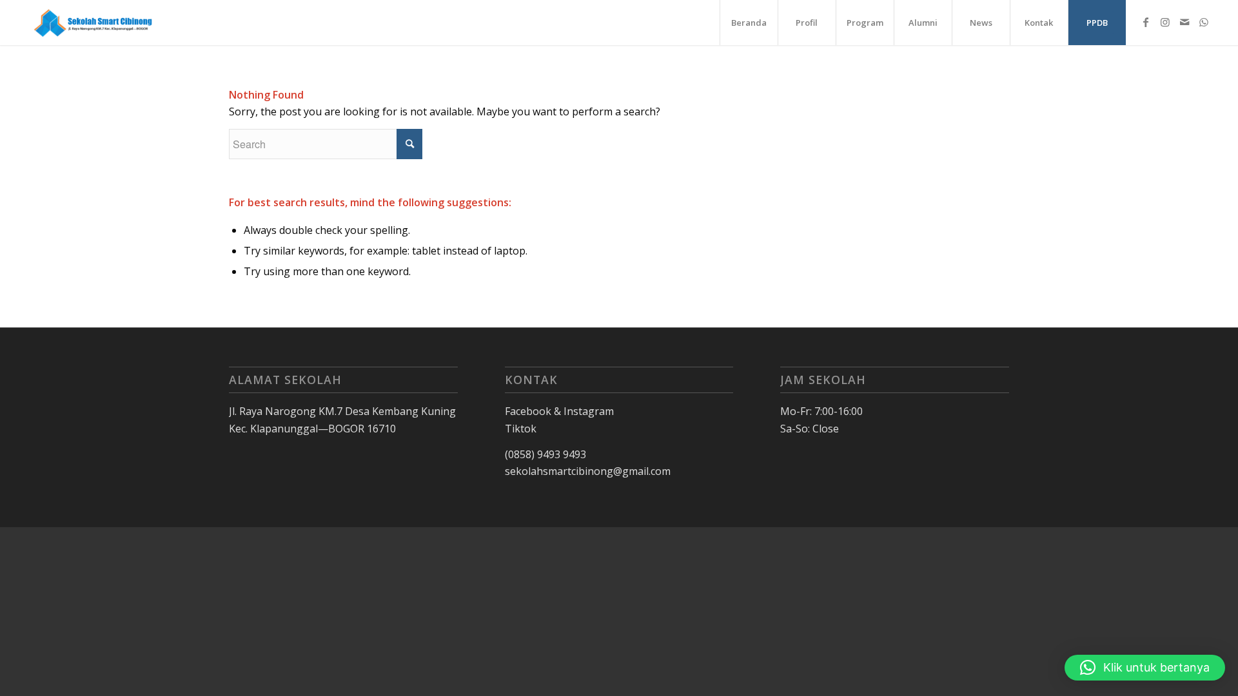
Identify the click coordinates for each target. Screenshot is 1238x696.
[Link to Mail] (1184, 22)
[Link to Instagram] (1165, 22)
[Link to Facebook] (1145, 22)
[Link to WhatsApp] (1203, 22)
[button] (1145, 668)
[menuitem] (749, 22)
